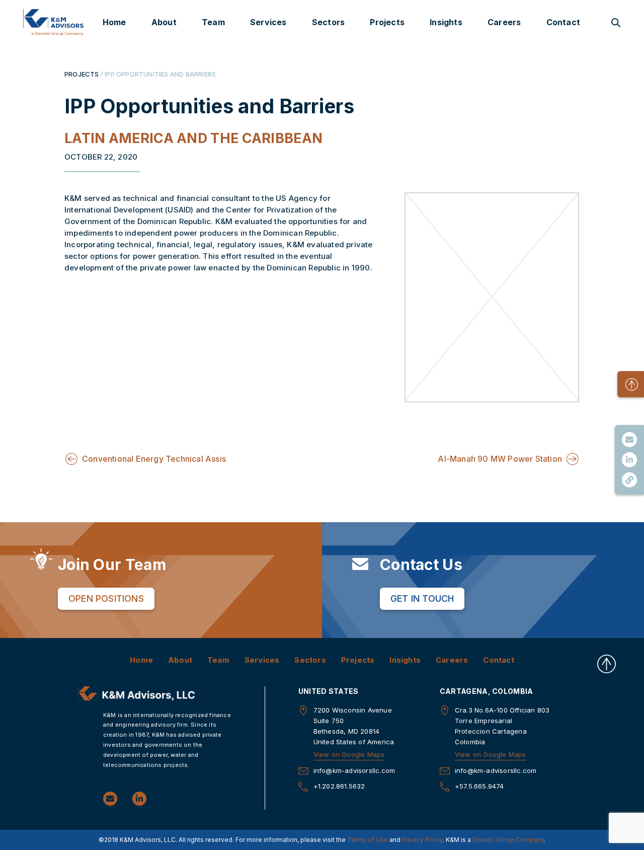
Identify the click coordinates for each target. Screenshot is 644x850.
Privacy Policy (422, 839)
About (164, 22)
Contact (563, 22)
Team (213, 22)
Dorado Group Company (508, 839)
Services (268, 22)
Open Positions (106, 598)
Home (114, 22)
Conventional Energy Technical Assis (154, 459)
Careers (504, 22)
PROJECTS (81, 74)
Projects (387, 22)
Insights (446, 22)
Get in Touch (422, 598)
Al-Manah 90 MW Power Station (500, 459)
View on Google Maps (349, 754)
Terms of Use (367, 839)
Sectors (328, 22)
